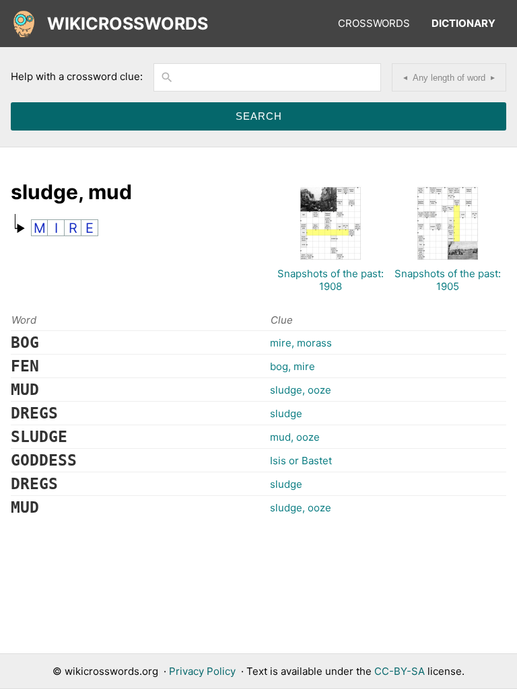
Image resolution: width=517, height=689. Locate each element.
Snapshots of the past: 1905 (447, 280)
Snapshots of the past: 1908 (330, 280)
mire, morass (301, 342)
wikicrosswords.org (111, 671)
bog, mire (292, 366)
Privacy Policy (202, 671)
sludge (286, 413)
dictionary (463, 23)
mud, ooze (295, 437)
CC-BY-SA (399, 671)
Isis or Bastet (301, 460)
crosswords (374, 23)
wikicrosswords (127, 23)
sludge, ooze (300, 390)
